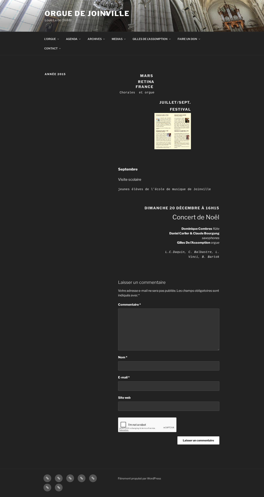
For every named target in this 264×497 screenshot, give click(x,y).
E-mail (124, 377)
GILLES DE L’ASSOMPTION (150, 39)
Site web (124, 397)
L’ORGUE (50, 39)
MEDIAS (117, 39)
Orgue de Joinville (87, 13)
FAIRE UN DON (187, 39)
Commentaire (129, 304)
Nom (122, 357)
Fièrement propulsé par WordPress (139, 478)
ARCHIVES (95, 39)
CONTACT (51, 48)
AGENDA (71, 39)
